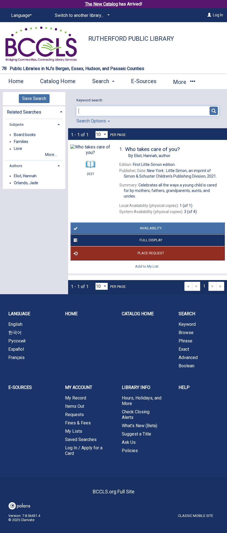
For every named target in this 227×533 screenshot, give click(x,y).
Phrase (185, 341)
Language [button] (19, 313)
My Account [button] (78, 387)
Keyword (187, 324)
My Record (75, 398)
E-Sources (143, 81)
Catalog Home (58, 81)
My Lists (73, 431)
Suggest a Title (136, 434)
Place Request (151, 253)
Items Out (74, 406)
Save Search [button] (34, 98)
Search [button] (101, 81)
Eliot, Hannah (25, 176)
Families (21, 141)
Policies (130, 450)
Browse (186, 332)
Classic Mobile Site (195, 516)
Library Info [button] (136, 387)
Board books (25, 134)
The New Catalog (101, 4)
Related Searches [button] (24, 112)
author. (152, 155)
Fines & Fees (78, 423)
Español (16, 349)
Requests (74, 414)
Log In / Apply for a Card (83, 450)
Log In (218, 15)
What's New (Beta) (139, 425)
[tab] (34, 111)
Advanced (188, 357)
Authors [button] (15, 166)
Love (18, 149)
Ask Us (129, 442)
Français (16, 357)
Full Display (151, 240)
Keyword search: (90, 100)
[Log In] (209, 15)
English (15, 324)
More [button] (180, 82)
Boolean (186, 365)
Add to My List (146, 266)
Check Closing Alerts (135, 414)
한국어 (15, 332)
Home (16, 81)
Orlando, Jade (26, 183)
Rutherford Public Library (131, 38)
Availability (151, 228)
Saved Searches (81, 439)
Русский (16, 341)
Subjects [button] (16, 124)
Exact (184, 349)
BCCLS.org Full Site (114, 491)
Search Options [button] (91, 121)
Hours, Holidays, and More (141, 400)
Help (184, 387)
